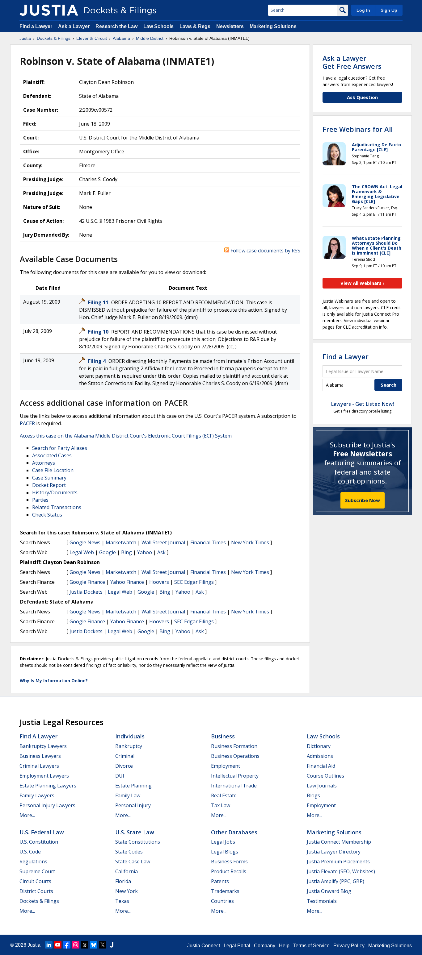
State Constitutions (137, 841)
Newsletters (230, 26)
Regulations (33, 861)
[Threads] (84, 945)
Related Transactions (56, 507)
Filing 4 (97, 361)
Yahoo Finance (127, 582)
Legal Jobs (223, 841)
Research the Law (116, 26)
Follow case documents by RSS (264, 250)
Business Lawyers (40, 756)
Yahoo (144, 552)
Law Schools (158, 26)
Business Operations (235, 756)
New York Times (250, 542)
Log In (363, 10)
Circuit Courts (35, 881)
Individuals (130, 736)
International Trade (234, 785)
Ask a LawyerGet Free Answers (352, 62)
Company (264, 945)
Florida (123, 881)
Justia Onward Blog (329, 891)
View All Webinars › (362, 283)
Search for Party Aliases (59, 448)
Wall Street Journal (163, 542)
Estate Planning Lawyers (47, 785)
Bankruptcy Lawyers (43, 746)
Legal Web (82, 552)
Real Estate (224, 795)
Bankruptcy (128, 746)
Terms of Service (311, 945)
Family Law (127, 795)
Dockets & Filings (39, 901)
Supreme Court (37, 871)
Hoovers (159, 582)
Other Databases (234, 832)
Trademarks (225, 891)
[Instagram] (75, 945)
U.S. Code (30, 851)
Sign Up (389, 10)
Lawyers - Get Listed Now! (362, 404)
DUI (119, 775)
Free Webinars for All (358, 129)
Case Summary (49, 477)
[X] (102, 945)
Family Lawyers (36, 795)
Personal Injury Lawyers (47, 805)
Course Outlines (325, 775)
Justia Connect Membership (339, 841)
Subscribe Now (362, 500)
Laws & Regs (194, 26)
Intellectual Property (235, 775)
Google (107, 552)
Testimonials (322, 901)
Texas (122, 901)
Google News (85, 542)
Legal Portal (237, 945)
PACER (27, 423)
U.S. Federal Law (41, 832)
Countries (222, 901)
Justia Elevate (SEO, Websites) (341, 871)
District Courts (36, 891)
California (126, 871)
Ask (161, 552)
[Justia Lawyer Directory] (111, 945)
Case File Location (53, 470)
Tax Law (220, 805)
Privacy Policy (349, 945)
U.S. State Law (134, 832)
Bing (126, 552)
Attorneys (43, 462)
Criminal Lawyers (39, 765)
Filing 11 (99, 302)
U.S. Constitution (38, 841)
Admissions (320, 756)
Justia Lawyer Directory (334, 851)
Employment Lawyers (44, 775)
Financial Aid (321, 765)
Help (284, 945)
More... (27, 815)
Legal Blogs (224, 851)
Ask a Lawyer (74, 26)
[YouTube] (57, 945)
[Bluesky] (93, 945)
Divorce (124, 765)
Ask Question (362, 97)
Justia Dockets (86, 591)
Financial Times (208, 542)
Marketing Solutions (273, 26)
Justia (33, 945)
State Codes (129, 851)
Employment (225, 765)
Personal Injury (133, 805)
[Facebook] (66, 945)
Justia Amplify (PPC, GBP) (335, 881)
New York (126, 891)
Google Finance (87, 582)
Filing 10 (99, 331)
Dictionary (319, 746)
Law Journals (322, 785)
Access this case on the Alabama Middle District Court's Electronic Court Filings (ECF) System (126, 435)
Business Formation (234, 746)
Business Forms (229, 861)
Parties (40, 499)
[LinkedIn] (49, 945)
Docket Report (49, 485)
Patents (220, 881)
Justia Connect (203, 945)
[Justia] (48, 10)
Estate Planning (133, 785)
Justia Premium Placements (338, 861)
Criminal (124, 756)
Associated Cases (52, 455)
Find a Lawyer (35, 26)
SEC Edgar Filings (194, 582)
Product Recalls (228, 871)
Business (223, 736)
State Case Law (132, 861)
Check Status (47, 514)
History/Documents (55, 492)
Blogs (313, 795)
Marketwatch (121, 542)
